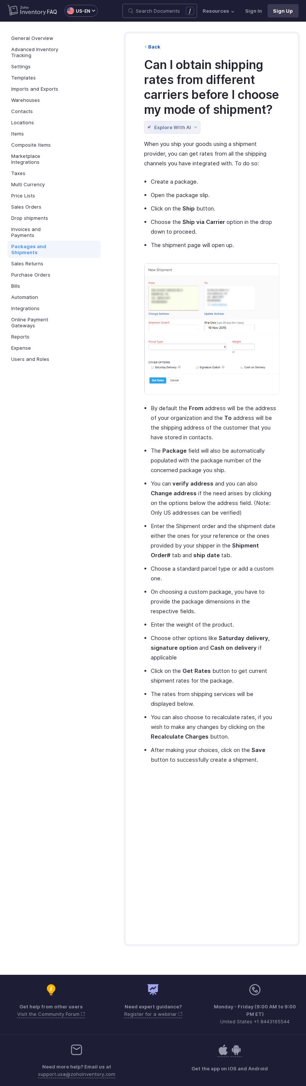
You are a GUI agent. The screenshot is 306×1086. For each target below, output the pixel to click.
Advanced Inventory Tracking (34, 52)
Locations (22, 122)
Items (17, 134)
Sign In (253, 11)
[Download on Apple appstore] (236, 1054)
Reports (20, 337)
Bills (15, 286)
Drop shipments (29, 218)
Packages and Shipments (28, 249)
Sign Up (283, 11)
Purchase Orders (30, 275)
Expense (21, 348)
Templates (23, 78)
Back (154, 47)
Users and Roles (30, 359)
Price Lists (23, 196)
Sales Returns (27, 263)
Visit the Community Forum (49, 1014)
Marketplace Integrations (25, 159)
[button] (77, 11)
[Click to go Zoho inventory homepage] (26, 11)
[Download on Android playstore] (223, 1054)
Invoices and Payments (26, 232)
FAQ (52, 12)
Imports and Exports (34, 89)
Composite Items (31, 145)
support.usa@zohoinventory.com (76, 1074)
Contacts (22, 111)
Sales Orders (26, 207)
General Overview (32, 38)
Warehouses (25, 100)
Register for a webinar (151, 1014)
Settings (21, 66)
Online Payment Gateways (29, 322)
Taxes (18, 173)
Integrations (25, 308)
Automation (24, 297)
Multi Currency (28, 184)
